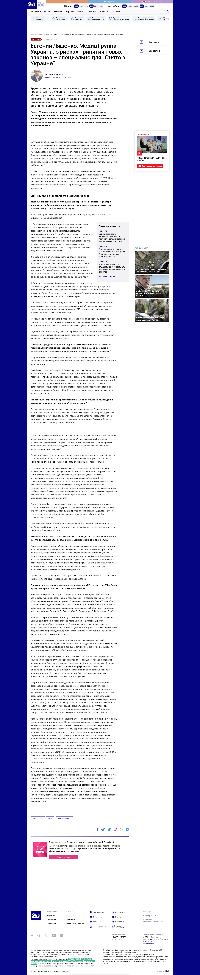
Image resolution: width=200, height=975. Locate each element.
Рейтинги (67, 2)
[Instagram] (61, 935)
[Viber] (115, 829)
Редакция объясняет (119, 927)
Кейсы (118, 917)
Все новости (105, 276)
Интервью (119, 922)
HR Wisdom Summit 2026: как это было (151, 159)
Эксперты (115, 11)
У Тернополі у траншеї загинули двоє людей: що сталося (151, 270)
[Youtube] (54, 935)
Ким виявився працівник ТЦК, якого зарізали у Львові (150, 319)
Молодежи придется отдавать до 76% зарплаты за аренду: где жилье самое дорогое (112, 268)
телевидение (37, 818)
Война (80, 11)
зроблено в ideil (163, 971)
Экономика (36, 11)
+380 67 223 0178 (119, 937)
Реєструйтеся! (63, 857)
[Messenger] (127, 829)
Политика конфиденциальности (153, 920)
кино (50, 818)
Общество (91, 11)
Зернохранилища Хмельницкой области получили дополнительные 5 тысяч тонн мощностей (113, 238)
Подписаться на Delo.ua (152, 166)
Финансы (58, 11)
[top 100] (41, 4)
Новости (104, 11)
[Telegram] (102, 829)
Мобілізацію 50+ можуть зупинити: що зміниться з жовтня (148, 293)
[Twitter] (109, 829)
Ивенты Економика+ (151, 1)
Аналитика (98, 922)
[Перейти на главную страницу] (32, 4)
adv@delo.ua (117, 939)
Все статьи (154, 51)
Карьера (70, 11)
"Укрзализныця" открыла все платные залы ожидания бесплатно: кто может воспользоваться (112, 253)
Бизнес (47, 11)
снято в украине (64, 818)
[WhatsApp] (121, 829)
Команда (147, 912)
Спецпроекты (109, 2)
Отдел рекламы (150, 916)
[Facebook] (97, 829)
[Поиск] (167, 11)
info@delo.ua (148, 943)
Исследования (99, 927)
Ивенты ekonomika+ (75, 923)
